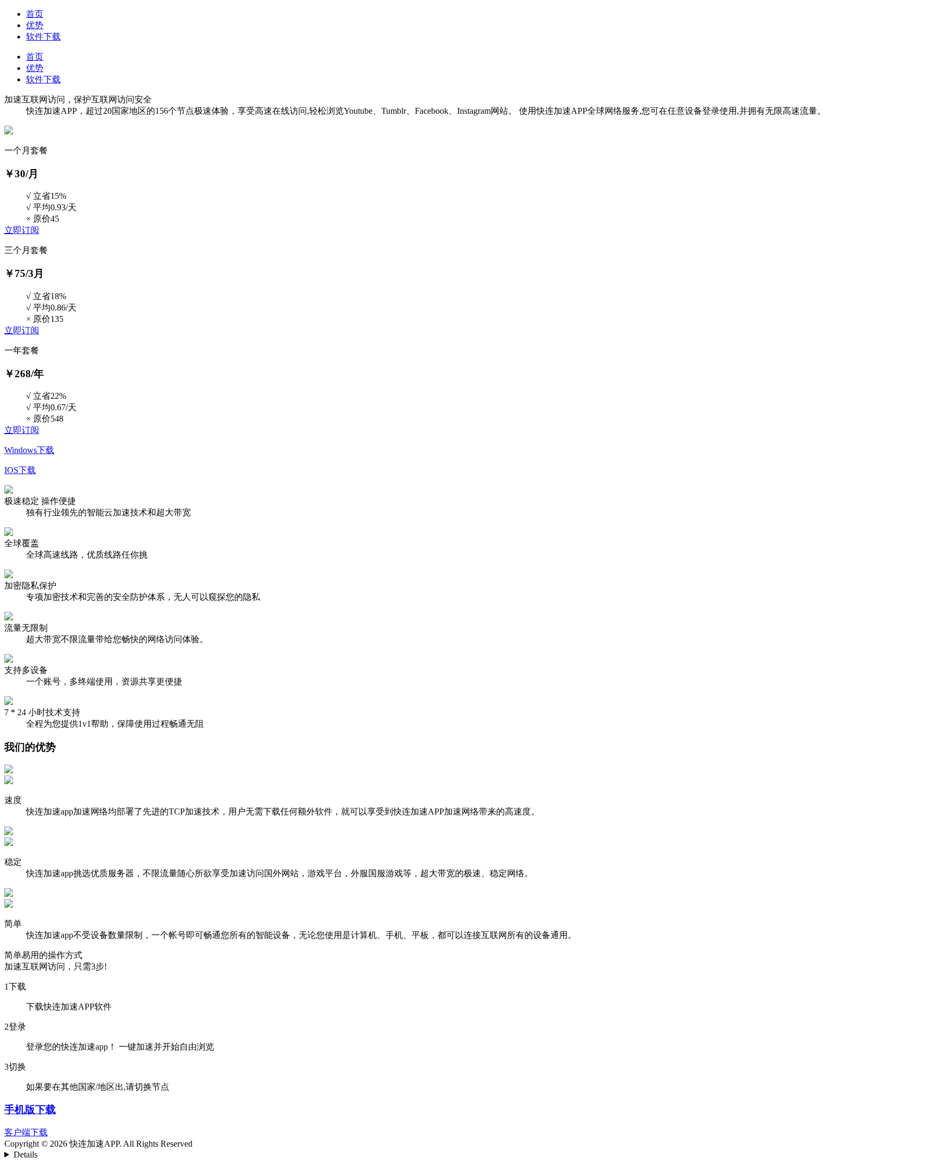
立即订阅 (21, 230)
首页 (34, 13)
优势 (34, 25)
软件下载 (43, 36)
